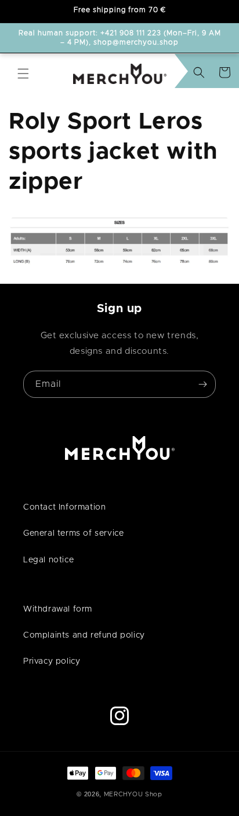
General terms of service (73, 533)
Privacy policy (51, 661)
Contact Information (64, 507)
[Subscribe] (202, 384)
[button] (23, 73)
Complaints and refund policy (84, 635)
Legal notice (48, 560)
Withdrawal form (57, 609)
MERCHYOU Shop (133, 794)
